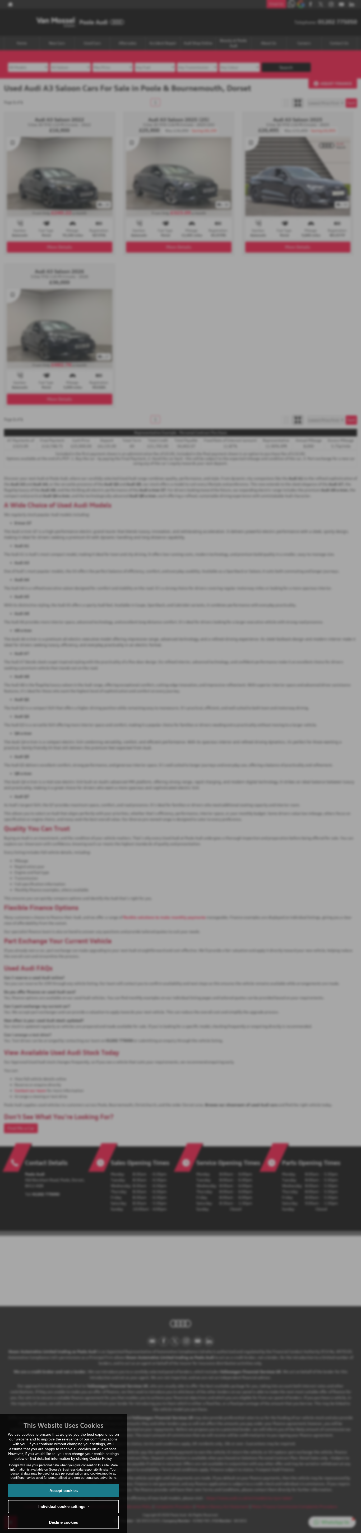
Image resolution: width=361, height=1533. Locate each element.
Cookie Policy (100, 1458)
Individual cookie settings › (63, 1506)
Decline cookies (63, 1522)
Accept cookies (63, 1490)
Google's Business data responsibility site (78, 1469)
